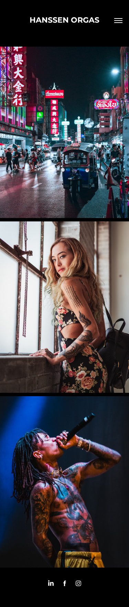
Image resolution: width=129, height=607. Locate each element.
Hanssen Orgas (64, 20)
